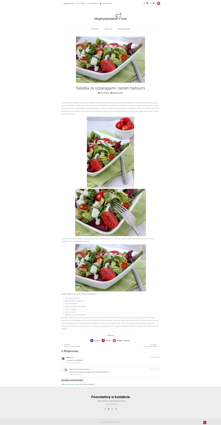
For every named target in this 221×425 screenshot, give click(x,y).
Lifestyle (108, 29)
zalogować (72, 384)
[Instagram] (150, 3)
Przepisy (94, 29)
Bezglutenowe (124, 29)
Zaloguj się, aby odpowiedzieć (73, 362)
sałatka (120, 93)
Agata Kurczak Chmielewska (77, 369)
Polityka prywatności (111, 404)
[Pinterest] (153, 3)
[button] (158, 3)
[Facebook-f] (144, 3)
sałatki (71, 105)
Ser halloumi (66, 239)
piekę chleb (85, 105)
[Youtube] (147, 3)
